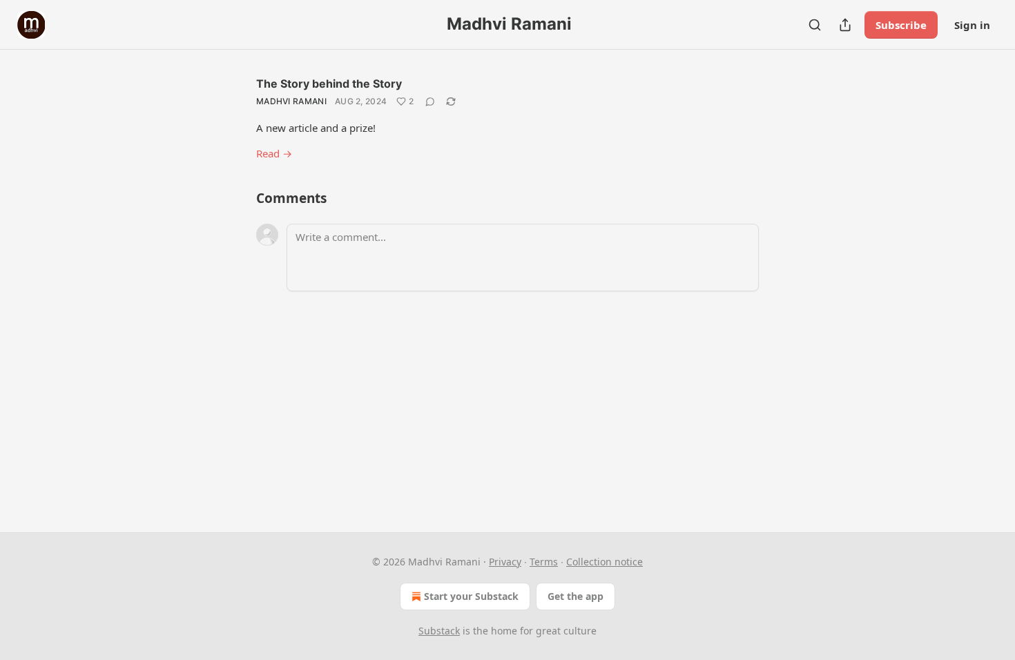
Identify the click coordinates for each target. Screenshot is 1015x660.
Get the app (575, 596)
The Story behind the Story (329, 83)
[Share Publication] (845, 25)
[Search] (815, 25)
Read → (274, 153)
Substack (439, 630)
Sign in (972, 25)
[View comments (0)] (430, 101)
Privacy (505, 561)
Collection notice (604, 561)
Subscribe (901, 25)
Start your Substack (471, 596)
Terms (544, 561)
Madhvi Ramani (291, 101)
